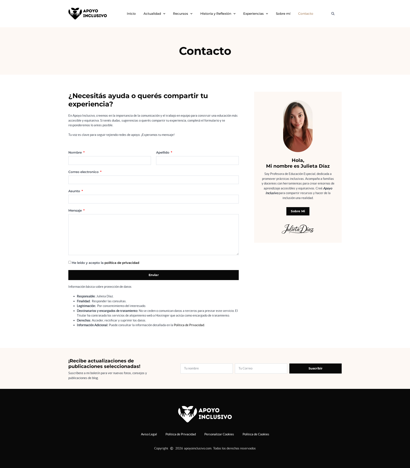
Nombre (75, 152)
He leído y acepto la (105, 263)
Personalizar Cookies (219, 434)
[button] (333, 14)
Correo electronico (84, 172)
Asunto (74, 191)
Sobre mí (283, 14)
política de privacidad (121, 263)
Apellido (163, 152)
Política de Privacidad (189, 325)
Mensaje (75, 210)
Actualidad (152, 14)
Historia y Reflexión (215, 14)
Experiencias (253, 14)
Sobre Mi (298, 211)
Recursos (180, 14)
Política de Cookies (256, 434)
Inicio (131, 14)
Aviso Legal (149, 434)
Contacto (305, 14)
